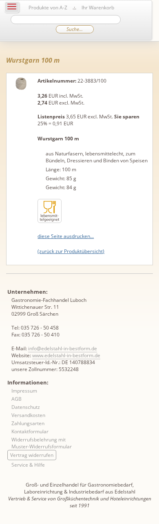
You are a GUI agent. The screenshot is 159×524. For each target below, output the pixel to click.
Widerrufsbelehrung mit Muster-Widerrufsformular (41, 443)
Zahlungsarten (27, 423)
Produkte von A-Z (48, 7)
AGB (16, 398)
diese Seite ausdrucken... (66, 236)
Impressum (24, 390)
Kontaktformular (30, 431)
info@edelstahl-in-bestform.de (62, 348)
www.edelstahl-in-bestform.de (66, 355)
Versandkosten (28, 415)
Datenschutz (25, 407)
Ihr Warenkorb (98, 7)
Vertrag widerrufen (31, 455)
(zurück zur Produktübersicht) (71, 251)
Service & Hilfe (28, 464)
